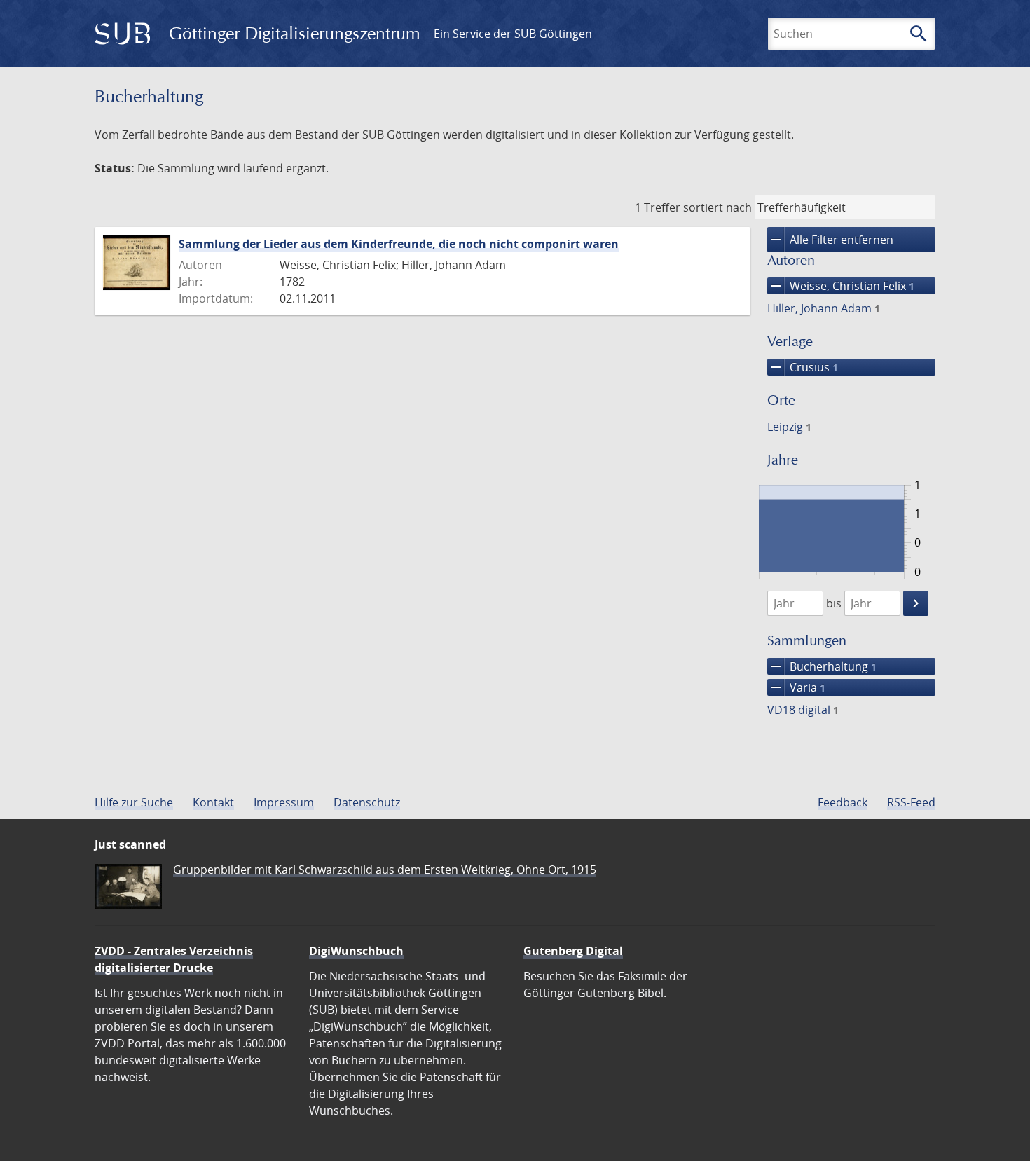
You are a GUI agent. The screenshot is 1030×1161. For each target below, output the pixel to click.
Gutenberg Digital (573, 951)
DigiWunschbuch (356, 951)
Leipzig (789, 426)
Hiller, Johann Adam (823, 308)
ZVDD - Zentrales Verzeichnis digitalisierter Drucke (174, 959)
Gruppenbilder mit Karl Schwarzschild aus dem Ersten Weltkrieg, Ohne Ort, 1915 (384, 869)
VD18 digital (803, 709)
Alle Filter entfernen (830, 239)
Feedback (842, 802)
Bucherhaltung (822, 666)
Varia (796, 687)
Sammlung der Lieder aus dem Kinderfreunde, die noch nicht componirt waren (399, 244)
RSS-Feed (911, 802)
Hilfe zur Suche (134, 802)
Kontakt (213, 802)
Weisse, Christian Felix (840, 285)
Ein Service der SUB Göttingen (513, 33)
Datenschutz (367, 802)
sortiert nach (717, 207)
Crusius (802, 367)
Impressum (284, 802)
